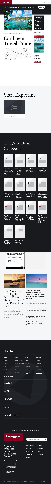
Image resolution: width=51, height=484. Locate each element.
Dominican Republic (19, 363)
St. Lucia (17, 372)
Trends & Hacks (30, 451)
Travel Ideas (29, 448)
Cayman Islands (18, 360)
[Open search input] (44, 2)
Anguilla (5, 357)
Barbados (38, 357)
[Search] (45, 439)
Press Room (40, 454)
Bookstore (28, 457)
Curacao (38, 360)
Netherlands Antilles (41, 366)
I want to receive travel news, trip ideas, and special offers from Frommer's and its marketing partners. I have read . (11, 469)
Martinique (28, 366)
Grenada (27, 363)
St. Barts (27, 369)
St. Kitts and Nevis (8, 372)
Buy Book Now (37, 61)
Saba (16, 369)
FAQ (39, 451)
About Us (40, 445)
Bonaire (5, 360)
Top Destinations (30, 445)
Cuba (27, 360)
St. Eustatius (39, 369)
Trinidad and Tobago (8, 376)
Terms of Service (31, 481)
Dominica (6, 363)
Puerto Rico (6, 369)
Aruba (27, 357)
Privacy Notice (24, 481)
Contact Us (40, 448)
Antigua (16, 357)
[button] (46, 2)
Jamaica (17, 366)
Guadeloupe (39, 363)
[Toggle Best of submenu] (42, 25)
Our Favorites (29, 454)
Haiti (5, 366)
